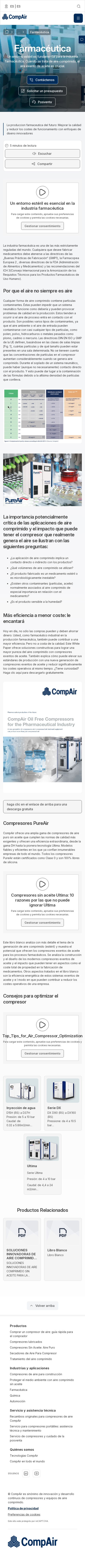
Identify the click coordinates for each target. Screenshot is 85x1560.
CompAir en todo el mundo (27, 1461)
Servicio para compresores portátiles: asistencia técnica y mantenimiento (41, 1428)
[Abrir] (78, 18)
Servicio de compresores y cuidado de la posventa (37, 1438)
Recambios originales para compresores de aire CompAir (41, 1418)
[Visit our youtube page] (36, 1473)
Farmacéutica (18, 1389)
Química (15, 1395)
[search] (78, 6)
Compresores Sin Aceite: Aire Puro (32, 1347)
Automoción (17, 1401)
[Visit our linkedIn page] (26, 1473)
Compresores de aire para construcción (36, 1374)
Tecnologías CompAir (24, 1455)
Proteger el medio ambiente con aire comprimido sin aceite (42, 1382)
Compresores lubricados (26, 1341)
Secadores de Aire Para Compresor (33, 1353)
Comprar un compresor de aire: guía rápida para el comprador (41, 1334)
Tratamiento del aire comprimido (31, 1359)
